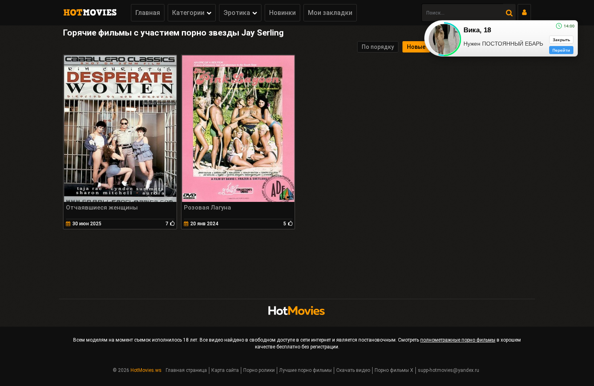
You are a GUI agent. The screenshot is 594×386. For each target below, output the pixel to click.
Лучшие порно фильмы (305, 370)
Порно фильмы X (394, 370)
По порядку (378, 47)
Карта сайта (225, 370)
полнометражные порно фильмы (457, 340)
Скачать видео (353, 370)
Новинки (282, 13)
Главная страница (186, 370)
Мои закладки (330, 13)
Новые (416, 47)
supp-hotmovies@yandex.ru (448, 370)
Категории (188, 13)
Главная (147, 13)
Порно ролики (259, 370)
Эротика (236, 13)
